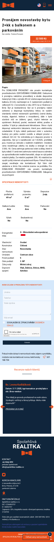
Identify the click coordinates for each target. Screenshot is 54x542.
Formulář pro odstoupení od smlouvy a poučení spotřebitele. (24, 524)
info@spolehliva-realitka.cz (13, 467)
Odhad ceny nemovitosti (36, 537)
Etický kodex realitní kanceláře (14, 527)
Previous (3, 407)
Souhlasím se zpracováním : (25, 324)
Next (51, 407)
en (39, 5)
